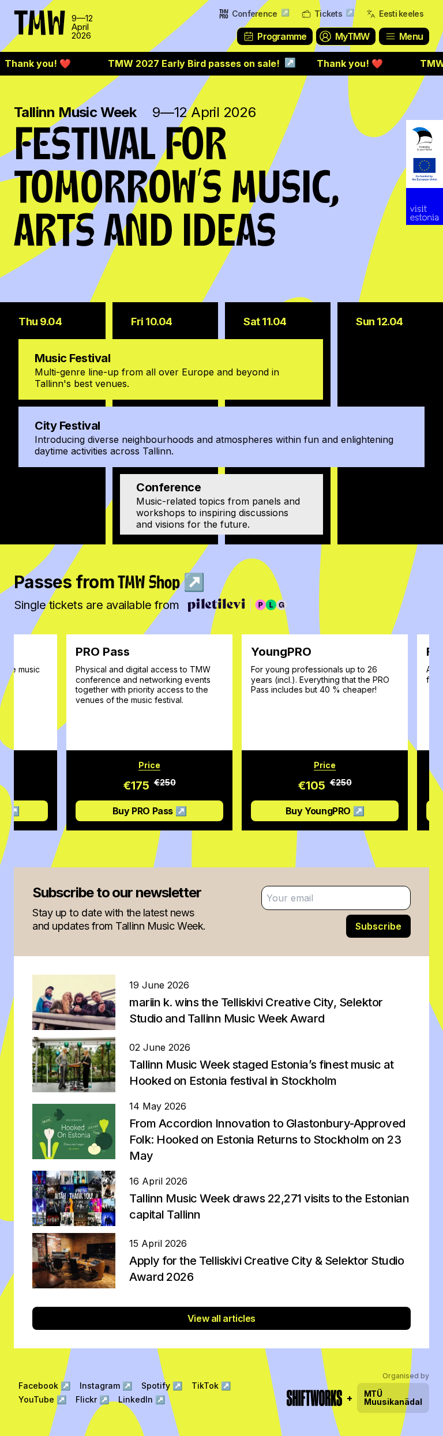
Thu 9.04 (40, 321)
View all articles (221, 1318)
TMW (34, 14)
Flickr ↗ (92, 1399)
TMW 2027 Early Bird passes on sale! (183, 63)
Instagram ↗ (106, 1385)
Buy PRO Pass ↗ (128, 811)
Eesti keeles (401, 13)
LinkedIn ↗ (141, 1399)
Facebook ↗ (44, 1385)
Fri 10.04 (151, 321)
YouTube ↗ (42, 1399)
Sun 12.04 (379, 321)
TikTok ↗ (211, 1385)
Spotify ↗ (161, 1385)
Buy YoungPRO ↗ (303, 811)
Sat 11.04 (265, 321)
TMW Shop (161, 583)
